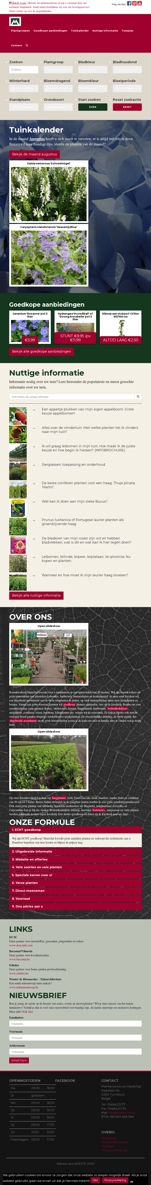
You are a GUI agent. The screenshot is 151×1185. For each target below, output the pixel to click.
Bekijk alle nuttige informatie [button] (36, 595)
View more (48, 191)
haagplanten (59, 798)
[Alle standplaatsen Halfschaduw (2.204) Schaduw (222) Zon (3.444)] (23, 107)
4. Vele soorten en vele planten (37, 867)
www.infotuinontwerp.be (23, 987)
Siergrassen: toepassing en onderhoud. (74, 465)
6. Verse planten (25, 883)
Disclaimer (108, 1138)
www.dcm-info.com (20, 945)
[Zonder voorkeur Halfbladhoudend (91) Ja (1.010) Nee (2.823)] (127, 69)
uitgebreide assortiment (23, 720)
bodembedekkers (117, 708)
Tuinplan (128, 30)
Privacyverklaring (114, 1150)
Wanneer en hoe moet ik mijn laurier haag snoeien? (85, 575)
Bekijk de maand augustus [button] (34, 154)
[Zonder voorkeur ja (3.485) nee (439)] (58, 88)
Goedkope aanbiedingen (50, 30)
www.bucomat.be (19, 959)
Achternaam (17, 1045)
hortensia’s (99, 810)
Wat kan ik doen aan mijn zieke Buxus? (75, 501)
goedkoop (69, 704)
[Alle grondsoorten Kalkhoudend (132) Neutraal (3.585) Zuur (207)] (58, 107)
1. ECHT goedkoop (26, 830)
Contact (16, 45)
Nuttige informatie (105, 30)
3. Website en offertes (30, 859)
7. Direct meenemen (28, 891)
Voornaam (15, 1031)
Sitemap (107, 1146)
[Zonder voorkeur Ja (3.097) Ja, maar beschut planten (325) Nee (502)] (23, 88)
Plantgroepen (20, 30)
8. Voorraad (21, 898)
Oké (95, 1180)
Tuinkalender (80, 30)
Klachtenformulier (115, 1142)
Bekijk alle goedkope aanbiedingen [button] (41, 351)
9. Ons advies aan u (27, 906)
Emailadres (16, 1017)
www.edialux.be (18, 973)
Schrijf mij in (19, 1060)
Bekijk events (19, 3)
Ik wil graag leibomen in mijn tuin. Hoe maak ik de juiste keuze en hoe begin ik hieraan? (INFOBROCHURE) (88, 448)
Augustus (37, 138)
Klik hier (27, 1011)
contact (19, 11)
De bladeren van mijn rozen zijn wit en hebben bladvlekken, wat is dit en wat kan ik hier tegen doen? (86, 540)
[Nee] (131, 1181)
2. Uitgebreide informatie (32, 851)
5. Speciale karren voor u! (32, 875)
